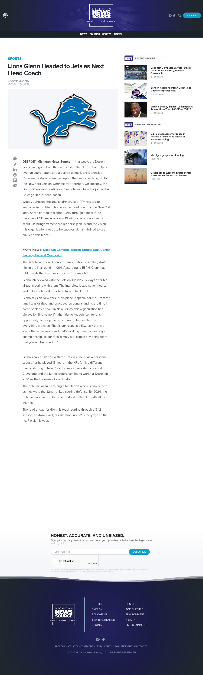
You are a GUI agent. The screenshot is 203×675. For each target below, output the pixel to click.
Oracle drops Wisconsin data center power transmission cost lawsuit (171, 174)
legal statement (55, 571)
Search (179, 15)
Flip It (15, 180)
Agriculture (134, 609)
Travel (118, 34)
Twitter (174, 15)
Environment (135, 614)
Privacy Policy (103, 646)
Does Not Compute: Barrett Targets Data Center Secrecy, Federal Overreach (171, 70)
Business (132, 604)
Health (130, 619)
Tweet (15, 164)
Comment (15, 185)
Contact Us (86, 646)
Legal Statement (123, 646)
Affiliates (72, 646)
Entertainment (136, 625)
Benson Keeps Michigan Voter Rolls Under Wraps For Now (171, 89)
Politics (95, 34)
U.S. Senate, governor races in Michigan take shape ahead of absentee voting (168, 136)
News (83, 34)
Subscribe (192, 15)
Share (15, 158)
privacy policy (140, 569)
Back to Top (140, 646)
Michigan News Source (63, 614)
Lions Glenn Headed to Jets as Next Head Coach (101, 15)
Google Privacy (99, 571)
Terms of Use (110, 571)
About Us (60, 646)
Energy (97, 609)
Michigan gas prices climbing (167, 155)
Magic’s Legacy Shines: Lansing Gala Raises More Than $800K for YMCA (172, 108)
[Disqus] (63, 478)
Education (99, 614)
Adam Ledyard (20, 80)
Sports (106, 34)
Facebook (170, 15)
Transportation (103, 619)
